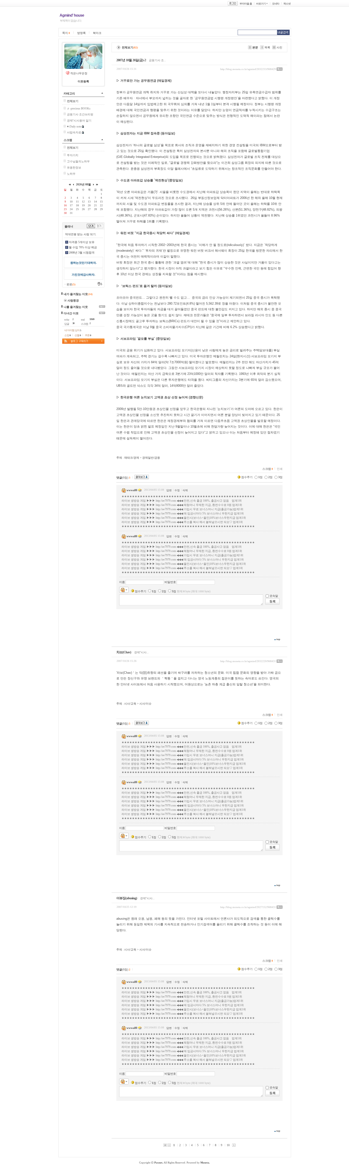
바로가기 (261, 3)
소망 (67, 335)
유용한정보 (74, 167)
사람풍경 (73, 300)
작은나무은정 (78, 73)
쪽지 (66, 33)
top (278, 639)
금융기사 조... (157, 60)
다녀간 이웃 (71, 313)
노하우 (71, 173)
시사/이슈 (145, 703)
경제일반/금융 (151, 457)
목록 (267, 47)
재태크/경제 (131, 457)
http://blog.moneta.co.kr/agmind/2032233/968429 (248, 69)
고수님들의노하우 (78, 161)
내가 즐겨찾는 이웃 (76, 294)
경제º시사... (141, 652)
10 (228, 1145)
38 (73, 323)
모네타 (275, 3)
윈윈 (70, 284)
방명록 (81, 33)
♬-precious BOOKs (78, 108)
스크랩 (68, 140)
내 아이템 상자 (72, 330)
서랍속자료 (74, 132)
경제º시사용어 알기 (79, 120)
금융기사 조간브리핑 (80, 114)
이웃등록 (83, 81)
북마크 (97, 33)
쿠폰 (88, 335)
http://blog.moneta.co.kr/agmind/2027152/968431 (248, 907)
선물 (78, 335)
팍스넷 (287, 3)
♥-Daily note (74, 126)
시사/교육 (130, 703)
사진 (279, 47)
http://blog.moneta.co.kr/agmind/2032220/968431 (248, 661)
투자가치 (72, 155)
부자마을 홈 (246, 3)
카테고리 (69, 93)
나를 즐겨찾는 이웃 (76, 307)
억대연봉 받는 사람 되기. (80, 234)
